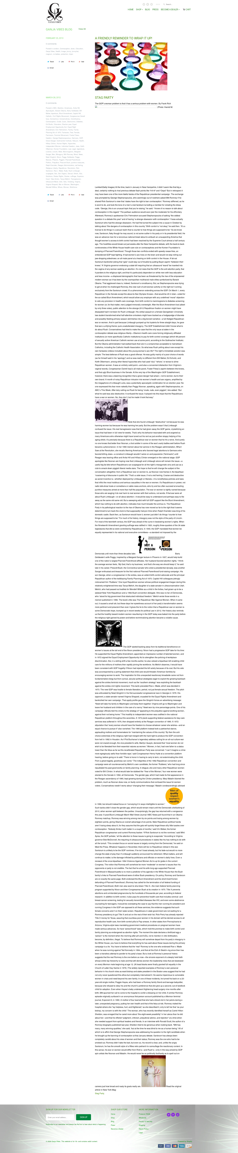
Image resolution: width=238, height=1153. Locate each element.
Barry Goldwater (72, 110)
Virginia (77, 181)
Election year (66, 124)
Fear (71, 132)
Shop (139, 9)
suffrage (73, 176)
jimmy (69, 51)
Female (76, 132)
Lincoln (55, 151)
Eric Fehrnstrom (61, 130)
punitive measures (77, 162)
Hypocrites (72, 143)
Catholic (49, 116)
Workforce (73, 187)
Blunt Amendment (65, 113)
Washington (75, 184)
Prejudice (55, 162)
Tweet (52, 61)
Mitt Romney (68, 154)
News (81, 154)
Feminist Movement (61, 135)
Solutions (49, 176)
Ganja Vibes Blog (59, 29)
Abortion (60, 108)
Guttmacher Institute (64, 141)
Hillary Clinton (51, 143)
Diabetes (79, 121)
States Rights (58, 176)
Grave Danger (51, 141)
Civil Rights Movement (61, 116)
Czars (64, 121)
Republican (63, 168)
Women (66, 187)
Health (58, 51)
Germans (75, 138)
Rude (66, 171)
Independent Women (53, 146)
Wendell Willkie (51, 187)
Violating (71, 181)
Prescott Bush (65, 162)
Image (63, 51)
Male (60, 151)
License (48, 151)
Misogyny (59, 154)
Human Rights (62, 143)
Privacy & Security (145, 1121)
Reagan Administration (66, 165)
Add (82, 61)
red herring (79, 165)
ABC (55, 108)
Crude (59, 121)
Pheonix (55, 160)
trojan (71, 54)
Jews (77, 146)
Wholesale (142, 1118)
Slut (80, 173)
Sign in (158, 4)
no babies (56, 54)
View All (82, 28)
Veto (65, 181)
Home (131, 9)
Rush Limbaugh (74, 171)
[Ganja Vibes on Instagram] (151, 5)
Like (62, 61)
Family (70, 130)
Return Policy (144, 1129)
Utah (60, 181)
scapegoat (49, 173)
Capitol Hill (77, 113)
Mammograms (68, 151)
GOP (81, 138)
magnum (49, 54)
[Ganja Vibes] (63, 13)
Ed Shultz (49, 124)
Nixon (59, 157)
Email (52, 68)
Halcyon (75, 141)
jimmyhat (75, 51)
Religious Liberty (52, 168)
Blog (147, 9)
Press (155, 9)
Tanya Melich (65, 179)
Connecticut (54, 119)
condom (56, 48)
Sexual (70, 173)
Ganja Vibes (50, 51)
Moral (76, 154)
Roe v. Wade (58, 171)
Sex (55, 173)
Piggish (61, 160)
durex (73, 48)
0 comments (51, 43)
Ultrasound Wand (52, 181)
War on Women (64, 184)
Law (69, 149)
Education (79, 48)
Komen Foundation (60, 149)
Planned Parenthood (72, 160)
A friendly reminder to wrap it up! (123, 38)
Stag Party (104, 97)
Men (53, 154)
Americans (68, 108)
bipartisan (54, 113)
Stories (66, 176)
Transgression (76, 179)
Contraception (65, 48)
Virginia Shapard (52, 184)
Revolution (71, 168)
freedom (49, 138)
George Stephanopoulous (62, 138)
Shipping (142, 1125)
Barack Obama (60, 110)
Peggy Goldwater (68, 157)
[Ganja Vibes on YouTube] (148, 5)
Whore (60, 187)
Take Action (55, 179)
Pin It (72, 61)
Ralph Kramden (51, 165)
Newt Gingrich (51, 157)
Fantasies (65, 132)
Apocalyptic (50, 110)
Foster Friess (74, 135)
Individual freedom (68, 146)
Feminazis (49, 135)
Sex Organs (62, 173)
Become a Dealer (170, 9)
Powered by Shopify (185, 1141)
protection (64, 54)
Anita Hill (76, 108)
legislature (80, 149)
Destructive (71, 121)
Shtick (76, 173)
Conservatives (65, 119)
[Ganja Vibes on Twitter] (144, 5)
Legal (74, 149)
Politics (48, 162)
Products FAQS (144, 1114)
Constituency (75, 119)
